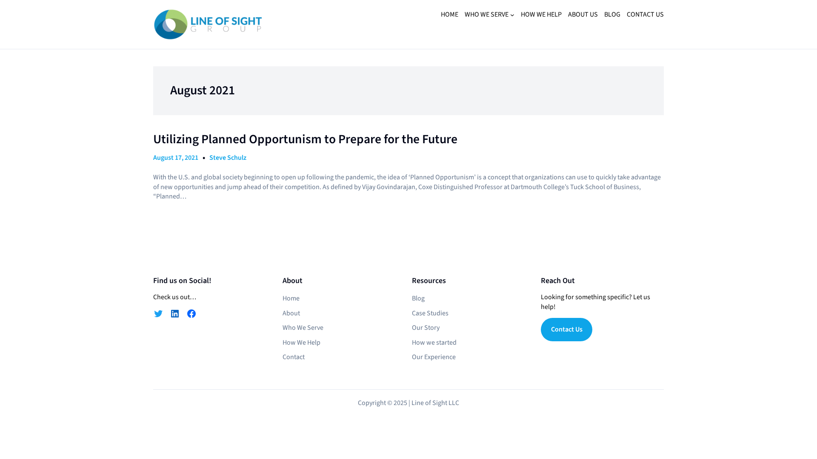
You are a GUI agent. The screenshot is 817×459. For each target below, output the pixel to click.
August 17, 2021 (175, 157)
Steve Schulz (227, 157)
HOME (449, 14)
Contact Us (567, 329)
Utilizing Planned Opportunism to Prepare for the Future (305, 139)
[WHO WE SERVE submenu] (512, 15)
